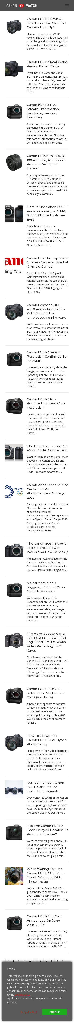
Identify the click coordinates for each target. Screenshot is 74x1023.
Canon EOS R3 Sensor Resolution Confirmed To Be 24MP (46, 356)
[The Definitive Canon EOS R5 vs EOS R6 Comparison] (14, 452)
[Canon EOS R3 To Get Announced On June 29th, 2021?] (14, 922)
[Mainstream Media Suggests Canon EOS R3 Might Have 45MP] (14, 589)
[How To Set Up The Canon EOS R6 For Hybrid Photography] (14, 742)
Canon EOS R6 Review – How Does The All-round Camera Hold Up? (46, 23)
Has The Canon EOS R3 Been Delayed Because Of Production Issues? (47, 830)
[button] (67, 5)
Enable (54, 1012)
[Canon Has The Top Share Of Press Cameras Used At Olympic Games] (14, 264)
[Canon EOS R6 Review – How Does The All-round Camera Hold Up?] (14, 25)
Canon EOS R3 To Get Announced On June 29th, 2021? (44, 920)
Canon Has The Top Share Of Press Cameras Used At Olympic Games (47, 262)
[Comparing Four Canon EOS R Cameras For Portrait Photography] (14, 789)
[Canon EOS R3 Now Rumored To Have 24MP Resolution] (14, 405)
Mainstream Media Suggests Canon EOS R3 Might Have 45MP (46, 587)
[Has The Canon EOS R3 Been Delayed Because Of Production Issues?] (14, 832)
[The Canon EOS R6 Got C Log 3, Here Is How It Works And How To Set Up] (14, 550)
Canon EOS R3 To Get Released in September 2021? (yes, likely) (45, 693)
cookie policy (22, 994)
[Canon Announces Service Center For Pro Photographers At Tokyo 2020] (14, 491)
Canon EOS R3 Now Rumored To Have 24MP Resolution (46, 403)
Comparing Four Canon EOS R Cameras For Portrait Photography (45, 787)
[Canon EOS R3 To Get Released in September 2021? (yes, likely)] (14, 695)
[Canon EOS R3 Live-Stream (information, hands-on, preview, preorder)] (14, 111)
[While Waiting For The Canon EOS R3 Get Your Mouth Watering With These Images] (14, 875)
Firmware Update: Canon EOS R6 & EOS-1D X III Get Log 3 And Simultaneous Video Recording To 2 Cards (46, 642)
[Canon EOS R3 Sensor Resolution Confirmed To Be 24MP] (14, 358)
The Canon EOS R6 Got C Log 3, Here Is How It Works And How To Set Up (48, 548)
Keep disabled (29, 1012)
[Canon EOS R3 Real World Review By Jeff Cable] (14, 68)
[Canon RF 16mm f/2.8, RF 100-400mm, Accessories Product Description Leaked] (14, 162)
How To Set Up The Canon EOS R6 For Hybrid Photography (47, 740)
